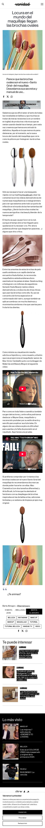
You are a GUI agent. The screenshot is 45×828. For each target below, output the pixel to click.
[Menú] (42, 4)
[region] (22, 810)
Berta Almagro (34, 611)
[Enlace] (22, 4)
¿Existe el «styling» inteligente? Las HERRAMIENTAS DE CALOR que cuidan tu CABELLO (27, 675)
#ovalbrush (27, 195)
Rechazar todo (22, 823)
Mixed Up (24, 726)
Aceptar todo (23, 812)
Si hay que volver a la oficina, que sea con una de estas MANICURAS (29, 654)
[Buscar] (3, 4)
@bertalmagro (23, 606)
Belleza (20, 610)
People (23, 769)
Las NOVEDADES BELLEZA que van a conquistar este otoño (29, 695)
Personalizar (22, 818)
